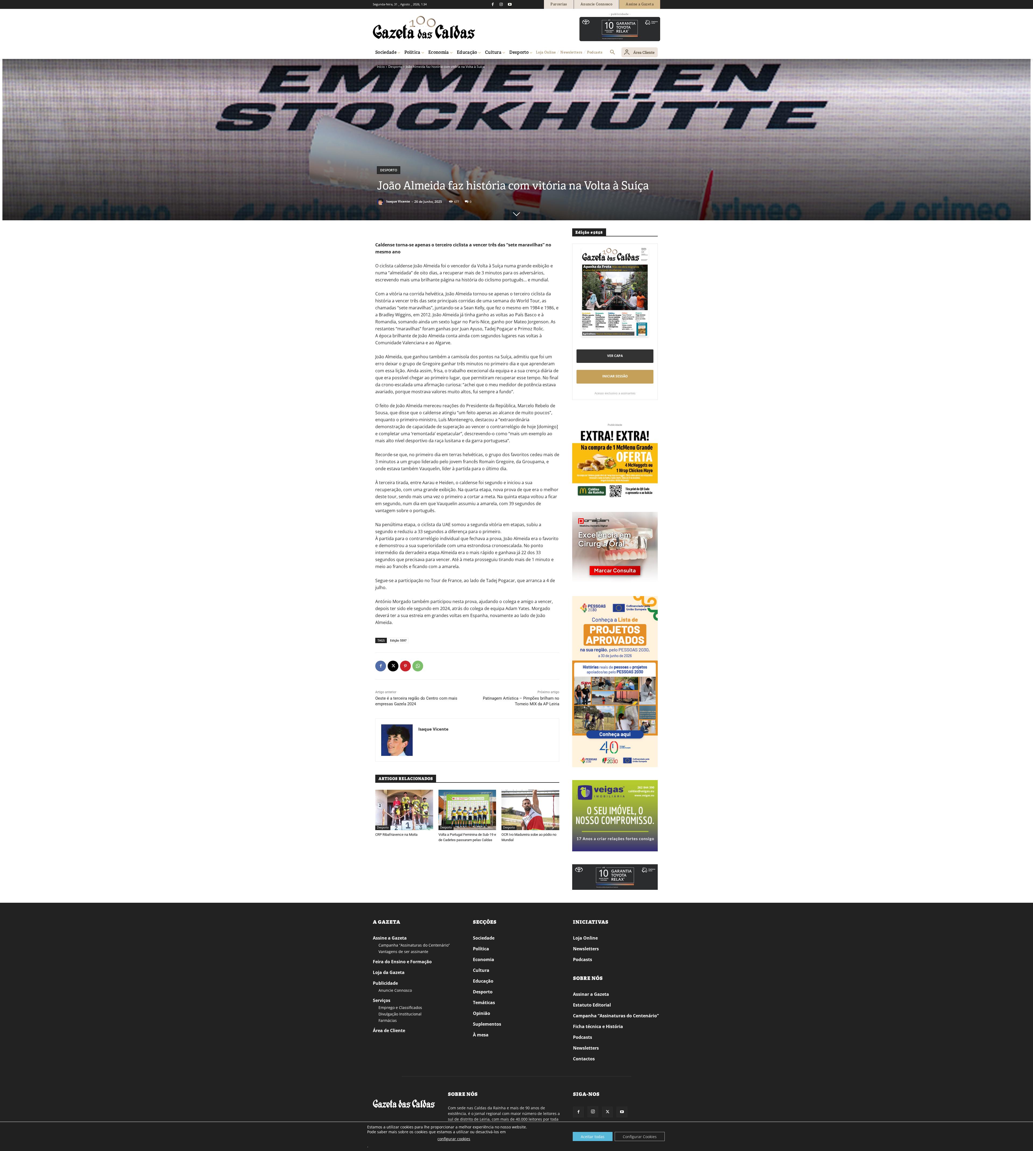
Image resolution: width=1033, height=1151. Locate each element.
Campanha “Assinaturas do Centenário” (414, 945)
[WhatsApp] (417, 666)
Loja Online (585, 938)
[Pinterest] (405, 666)
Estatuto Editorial (592, 1005)
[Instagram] (501, 4)
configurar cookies (453, 1138)
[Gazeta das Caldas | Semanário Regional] (424, 27)
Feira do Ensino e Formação (402, 962)
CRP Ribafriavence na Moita (396, 835)
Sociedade (483, 938)
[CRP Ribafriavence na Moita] (404, 810)
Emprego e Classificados (400, 1007)
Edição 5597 (398, 640)
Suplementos (487, 1024)
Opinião (481, 1013)
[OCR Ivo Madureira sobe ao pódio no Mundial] (530, 810)
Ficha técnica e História (598, 1026)
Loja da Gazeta (389, 972)
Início (381, 66)
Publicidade (385, 983)
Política (481, 949)
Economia (483, 959)
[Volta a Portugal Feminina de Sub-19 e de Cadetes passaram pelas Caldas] (467, 810)
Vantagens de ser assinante (403, 951)
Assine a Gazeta (390, 938)
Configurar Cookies (640, 1136)
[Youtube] (510, 4)
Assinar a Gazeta (591, 994)
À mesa (481, 1035)
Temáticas (484, 1002)
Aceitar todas (592, 1136)
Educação (483, 981)
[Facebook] (492, 4)
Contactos (584, 1059)
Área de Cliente (389, 1030)
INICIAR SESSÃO (615, 376)
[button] (612, 52)
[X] (393, 666)
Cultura (481, 970)
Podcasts (582, 959)
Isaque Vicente (398, 201)
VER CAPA (615, 355)
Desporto (395, 66)
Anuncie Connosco (395, 990)
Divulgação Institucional (400, 1014)
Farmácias (387, 1020)
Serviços (381, 1000)
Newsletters (586, 949)
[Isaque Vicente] (381, 201)
